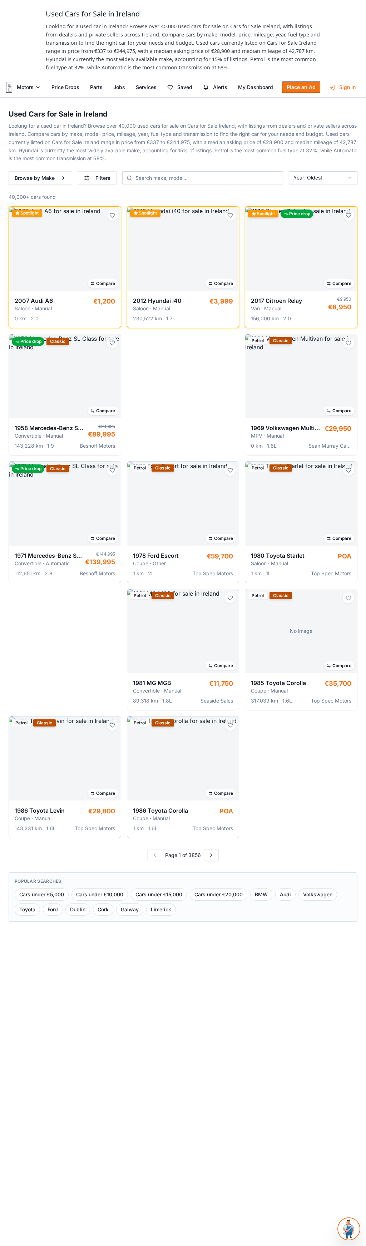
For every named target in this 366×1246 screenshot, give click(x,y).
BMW (261, 894)
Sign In (347, 87)
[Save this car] (112, 215)
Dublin (77, 909)
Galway (130, 909)
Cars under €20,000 (218, 894)
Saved (184, 87)
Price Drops (65, 87)
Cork (103, 909)
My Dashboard (255, 87)
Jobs (119, 87)
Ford (53, 909)
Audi (285, 894)
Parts (96, 87)
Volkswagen (317, 894)
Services (146, 87)
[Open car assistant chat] (348, 1228)
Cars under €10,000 (99, 894)
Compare (105, 283)
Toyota (27, 909)
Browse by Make (35, 178)
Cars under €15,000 (158, 894)
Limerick (161, 909)
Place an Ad (301, 87)
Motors (25, 87)
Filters (102, 178)
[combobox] (323, 177)
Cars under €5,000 (41, 894)
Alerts (220, 87)
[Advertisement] (183, 389)
